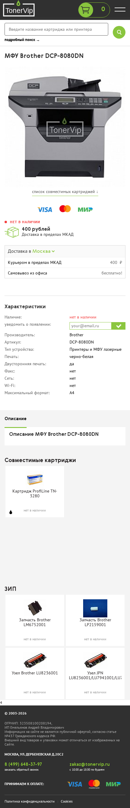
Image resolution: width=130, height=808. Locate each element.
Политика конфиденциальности (30, 801)
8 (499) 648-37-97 (23, 764)
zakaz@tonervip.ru (90, 764)
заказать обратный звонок (22, 770)
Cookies (67, 801)
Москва (42, 251)
